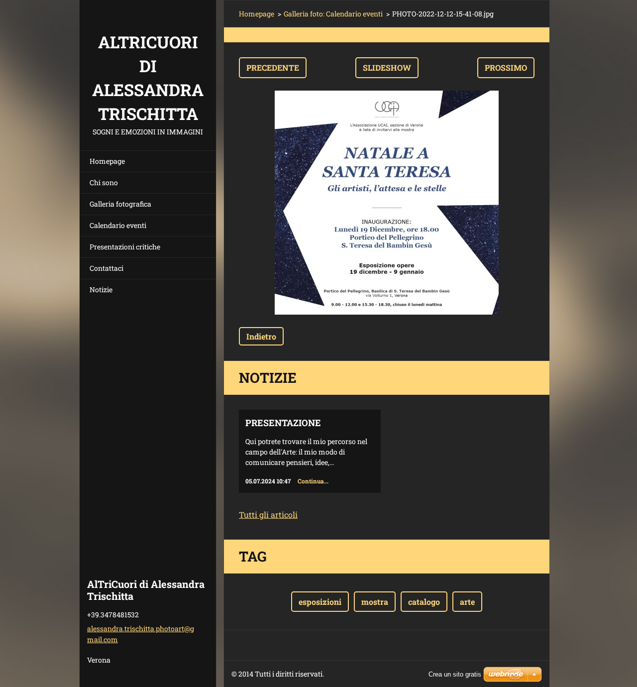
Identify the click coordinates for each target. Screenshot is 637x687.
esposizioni (320, 601)
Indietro (261, 336)
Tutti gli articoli (268, 514)
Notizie (101, 289)
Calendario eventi (118, 225)
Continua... (313, 481)
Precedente (272, 67)
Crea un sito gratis (454, 674)
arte (467, 601)
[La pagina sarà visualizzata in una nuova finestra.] (387, 203)
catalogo (424, 601)
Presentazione (283, 423)
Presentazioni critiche (125, 246)
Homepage (107, 161)
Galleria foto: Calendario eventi (333, 13)
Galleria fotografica (120, 204)
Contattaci (106, 268)
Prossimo (506, 67)
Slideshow (387, 67)
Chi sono (104, 182)
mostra (374, 601)
